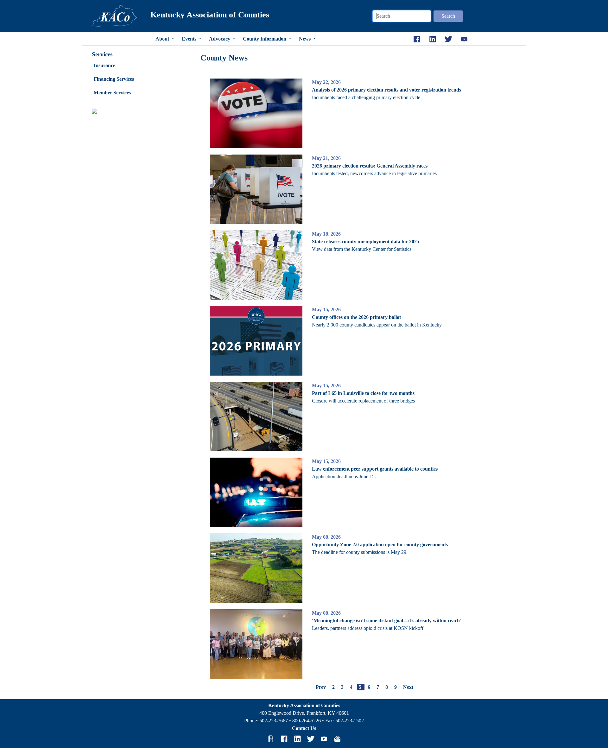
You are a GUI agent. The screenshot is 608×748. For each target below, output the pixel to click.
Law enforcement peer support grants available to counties (375, 469)
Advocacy (220, 38)
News (305, 38)
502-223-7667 (273, 720)
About (162, 38)
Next (408, 687)
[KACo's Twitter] (310, 738)
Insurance (104, 65)
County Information (265, 38)
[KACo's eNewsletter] (337, 738)
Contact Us (304, 728)
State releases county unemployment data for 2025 (365, 241)
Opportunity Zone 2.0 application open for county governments (380, 544)
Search (448, 16)
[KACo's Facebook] (284, 738)
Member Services (112, 92)
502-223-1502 (349, 720)
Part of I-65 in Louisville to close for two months (363, 393)
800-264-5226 (306, 720)
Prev (321, 687)
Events (190, 38)
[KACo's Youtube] (324, 738)
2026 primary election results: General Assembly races (370, 165)
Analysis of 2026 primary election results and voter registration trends (386, 89)
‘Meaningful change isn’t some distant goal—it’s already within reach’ (386, 620)
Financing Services (114, 79)
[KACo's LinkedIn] (297, 738)
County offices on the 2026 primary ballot (356, 317)
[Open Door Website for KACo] (270, 738)
